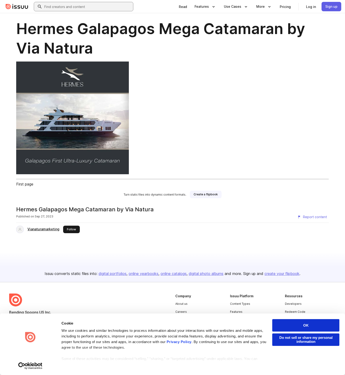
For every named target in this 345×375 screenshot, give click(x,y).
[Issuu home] (17, 6)
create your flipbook (281, 273)
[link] (183, 6)
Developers (293, 303)
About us (181, 303)
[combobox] (87, 6)
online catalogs (174, 273)
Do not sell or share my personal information (306, 340)
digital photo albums (206, 273)
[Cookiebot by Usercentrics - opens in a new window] (30, 365)
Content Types (240, 303)
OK (306, 325)
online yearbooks (143, 273)
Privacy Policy (179, 342)
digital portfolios (112, 273)
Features (236, 311)
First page (24, 184)
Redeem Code (295, 311)
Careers (181, 311)
